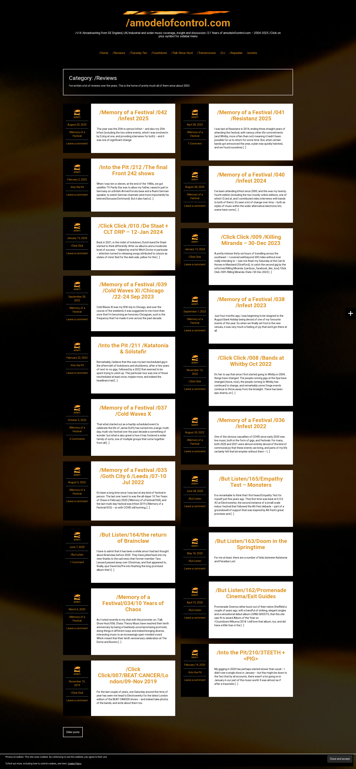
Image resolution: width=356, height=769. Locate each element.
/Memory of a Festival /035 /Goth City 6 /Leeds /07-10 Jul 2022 (133, 476)
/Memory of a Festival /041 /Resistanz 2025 (251, 115)
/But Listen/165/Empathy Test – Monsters (251, 481)
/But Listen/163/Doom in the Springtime (251, 544)
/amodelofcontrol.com (178, 23)
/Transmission (206, 53)
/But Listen (194, 498)
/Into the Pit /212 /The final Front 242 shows (133, 170)
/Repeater (236, 53)
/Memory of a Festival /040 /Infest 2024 (251, 177)
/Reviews (119, 53)
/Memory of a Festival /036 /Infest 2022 (251, 423)
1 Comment (195, 143)
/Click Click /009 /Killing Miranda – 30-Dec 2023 (251, 240)
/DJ (222, 53)
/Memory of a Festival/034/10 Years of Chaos (133, 603)
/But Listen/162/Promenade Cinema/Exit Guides (251, 593)
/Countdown (159, 53)
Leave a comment (77, 143)
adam (77, 117)
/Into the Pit (77, 187)
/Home (103, 53)
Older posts (73, 732)
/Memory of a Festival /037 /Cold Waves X (133, 410)
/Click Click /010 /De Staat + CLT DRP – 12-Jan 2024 (133, 229)
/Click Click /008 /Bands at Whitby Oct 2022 (251, 361)
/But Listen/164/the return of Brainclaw (133, 537)
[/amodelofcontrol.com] (178, 13)
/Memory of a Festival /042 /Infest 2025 (133, 115)
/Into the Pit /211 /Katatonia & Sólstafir (133, 348)
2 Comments (77, 438)
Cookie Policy (74, 763)
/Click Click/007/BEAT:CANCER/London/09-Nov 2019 (133, 675)
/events (252, 53)
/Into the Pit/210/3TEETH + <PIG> (251, 655)
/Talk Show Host (182, 53)
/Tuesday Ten (138, 53)
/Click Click (77, 245)
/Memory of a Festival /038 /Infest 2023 (251, 302)
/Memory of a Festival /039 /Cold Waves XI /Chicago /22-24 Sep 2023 (133, 290)
